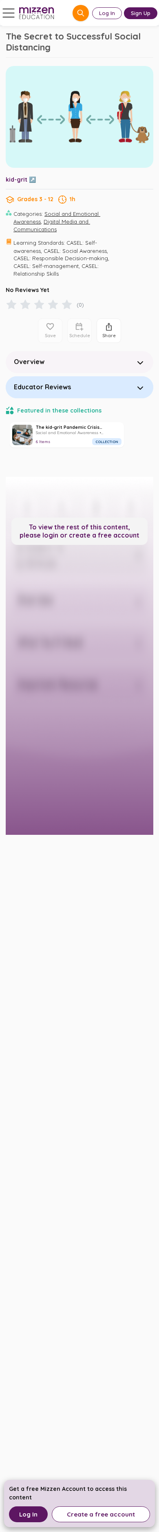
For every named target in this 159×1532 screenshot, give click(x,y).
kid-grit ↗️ (21, 179)
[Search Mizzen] (81, 13)
